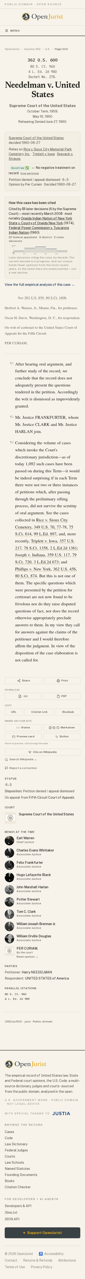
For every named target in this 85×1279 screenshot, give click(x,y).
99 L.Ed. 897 (45, 533)
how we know (30, 173)
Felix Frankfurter (30, 862)
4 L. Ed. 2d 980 (42, 72)
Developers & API (18, 1206)
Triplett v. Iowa (43, 154)
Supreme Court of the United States (42, 106)
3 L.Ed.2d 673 (46, 562)
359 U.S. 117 (58, 554)
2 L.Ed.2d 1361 (63, 548)
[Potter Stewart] (9, 902)
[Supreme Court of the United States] (9, 951)
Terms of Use (15, 1267)
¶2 (12, 417)
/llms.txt (11, 1212)
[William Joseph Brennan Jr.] (9, 926)
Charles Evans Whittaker (35, 850)
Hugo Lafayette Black (34, 875)
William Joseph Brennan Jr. (36, 924)
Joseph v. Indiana (30, 554)
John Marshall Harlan (32, 887)
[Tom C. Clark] (9, 914)
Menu (15, 30)
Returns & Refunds (37, 1260)
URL (13, 711)
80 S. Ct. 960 (42, 66)
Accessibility (51, 1254)
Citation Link (39, 711)
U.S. (47, 49)
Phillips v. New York (33, 569)
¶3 (12, 442)
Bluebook (68, 711)
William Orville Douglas (34, 936)
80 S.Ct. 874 (26, 575)
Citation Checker (18, 1187)
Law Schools (14, 1162)
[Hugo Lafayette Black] (9, 877)
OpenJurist (12, 49)
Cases (9, 1132)
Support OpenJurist (42, 1233)
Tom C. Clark (26, 912)
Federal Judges (16, 1150)
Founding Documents (21, 1175)
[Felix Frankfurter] (9, 865)
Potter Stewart (28, 899)
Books (9, 1181)
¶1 (12, 363)
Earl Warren (25, 838)
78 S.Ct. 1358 (36, 548)
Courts (10, 1156)
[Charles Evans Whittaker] (9, 853)
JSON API (12, 1219)
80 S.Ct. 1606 (56, 297)
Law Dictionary (16, 1144)
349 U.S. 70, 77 (47, 527)
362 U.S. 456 (64, 569)
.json (27, 1021)
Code (9, 1138)
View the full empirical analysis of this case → (40, 285)
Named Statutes (17, 1169)
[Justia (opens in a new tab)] (61, 1113)
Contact (11, 1260)
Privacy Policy (41, 1267)
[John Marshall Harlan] (9, 889)
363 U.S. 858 (34, 297)
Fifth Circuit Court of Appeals (51, 797)
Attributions (67, 1260)
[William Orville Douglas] (9, 938)
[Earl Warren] (9, 840)
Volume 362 (32, 49)
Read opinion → (27, 956)
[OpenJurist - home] (43, 16)
